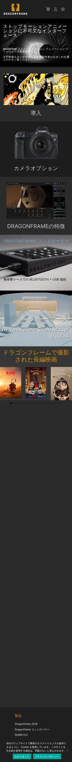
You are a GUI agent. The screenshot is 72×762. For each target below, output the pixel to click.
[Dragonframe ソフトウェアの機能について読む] (36, 218)
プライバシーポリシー (47, 756)
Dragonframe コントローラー (32, 729)
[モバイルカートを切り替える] (50, 9)
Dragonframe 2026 (26, 723)
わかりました (22, 756)
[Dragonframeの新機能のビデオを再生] (36, 89)
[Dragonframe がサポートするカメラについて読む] (36, 143)
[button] (11, 403)
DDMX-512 (21, 734)
